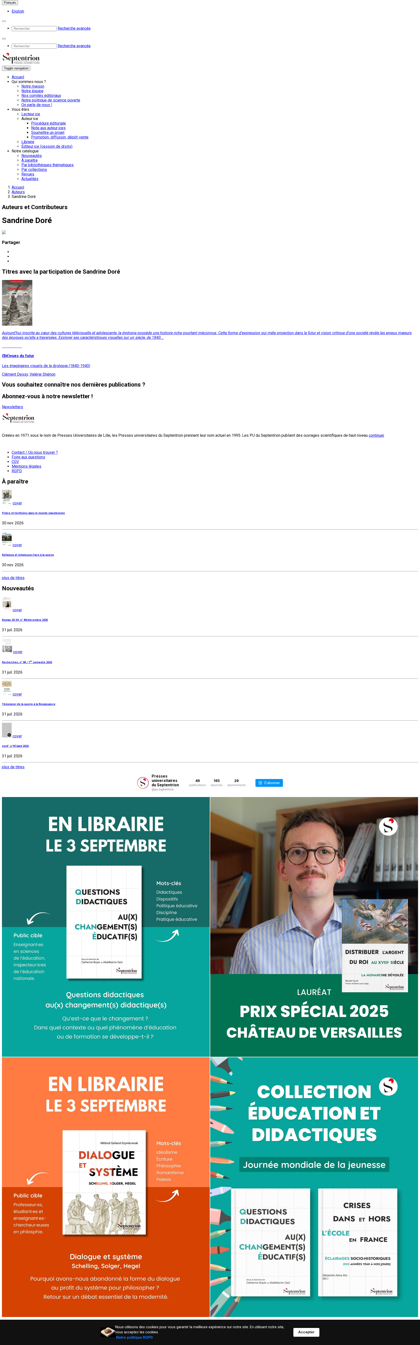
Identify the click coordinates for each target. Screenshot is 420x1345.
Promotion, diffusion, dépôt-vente (59, 137)
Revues (27, 174)
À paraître (29, 160)
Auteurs (18, 192)
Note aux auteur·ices (48, 128)
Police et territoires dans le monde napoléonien (33, 513)
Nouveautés (31, 155)
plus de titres (13, 577)
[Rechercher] (4, 21)
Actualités (29, 178)
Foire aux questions (28, 457)
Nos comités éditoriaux (41, 95)
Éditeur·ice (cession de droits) (46, 146)
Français (10, 2)
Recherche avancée (74, 28)
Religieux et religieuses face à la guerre (28, 555)
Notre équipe (32, 91)
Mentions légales (26, 466)
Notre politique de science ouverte (50, 100)
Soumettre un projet (47, 132)
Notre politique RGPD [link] (134, 1337)
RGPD (17, 471)
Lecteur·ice (30, 114)
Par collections (34, 169)
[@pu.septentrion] (143, 783)
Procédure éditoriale (48, 123)
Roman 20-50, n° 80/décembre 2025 (25, 619)
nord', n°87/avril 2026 (15, 746)
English (18, 11)
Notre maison (32, 86)
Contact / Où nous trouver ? (35, 452)
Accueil (18, 77)
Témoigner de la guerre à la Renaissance (28, 704)
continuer (376, 435)
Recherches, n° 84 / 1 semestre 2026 (27, 662)
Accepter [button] (306, 1332)
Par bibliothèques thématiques (47, 165)
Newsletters (12, 407)
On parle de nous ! (36, 104)
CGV (15, 461)
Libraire (27, 141)
